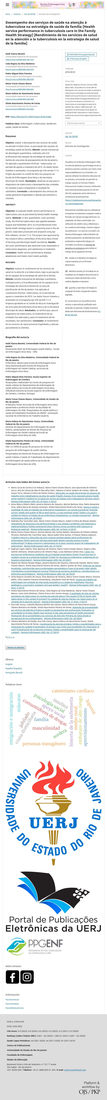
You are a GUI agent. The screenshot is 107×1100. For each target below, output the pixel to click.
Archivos (17, 14)
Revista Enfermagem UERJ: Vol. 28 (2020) (63, 618)
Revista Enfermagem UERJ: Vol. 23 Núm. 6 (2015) (53, 529)
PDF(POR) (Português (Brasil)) (82, 54)
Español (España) (14, 668)
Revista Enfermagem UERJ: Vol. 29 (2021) (52, 560)
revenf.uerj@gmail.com (75, 1070)
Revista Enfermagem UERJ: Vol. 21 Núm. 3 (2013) (64, 601)
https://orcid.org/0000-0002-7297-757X (20, 60)
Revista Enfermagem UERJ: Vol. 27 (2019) (43, 546)
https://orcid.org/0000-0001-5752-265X (20, 109)
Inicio (8, 14)
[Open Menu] (7, 4)
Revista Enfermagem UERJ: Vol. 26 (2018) (56, 574)
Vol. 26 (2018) (29, 14)
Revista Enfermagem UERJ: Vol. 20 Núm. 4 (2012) (33, 501)
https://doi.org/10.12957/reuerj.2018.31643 (30, 116)
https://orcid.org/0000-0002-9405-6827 (20, 89)
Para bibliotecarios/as (15, 1008)
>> (13, 637)
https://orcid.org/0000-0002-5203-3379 (20, 69)
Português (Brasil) (14, 672)
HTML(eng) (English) (78, 58)
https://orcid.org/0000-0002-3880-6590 (20, 79)
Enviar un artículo (16, 647)
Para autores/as (12, 1003)
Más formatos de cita (76, 123)
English (9, 664)
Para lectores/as (12, 999)
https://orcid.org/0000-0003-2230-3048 (20, 99)
